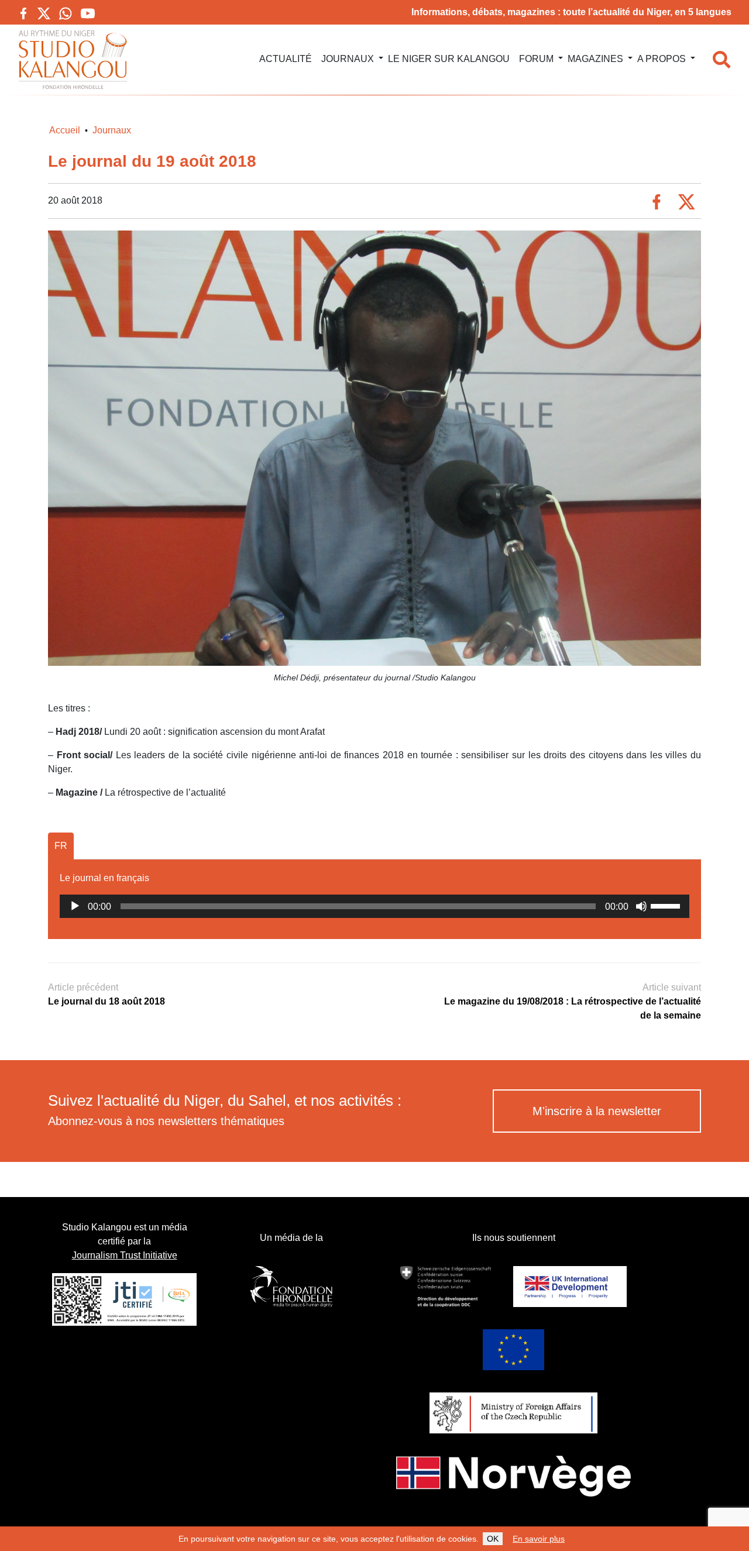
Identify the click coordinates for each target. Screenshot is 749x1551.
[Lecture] (75, 906)
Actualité (285, 59)
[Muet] (641, 906)
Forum (536, 59)
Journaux (347, 59)
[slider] (667, 905)
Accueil (64, 130)
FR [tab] (60, 846)
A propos (661, 59)
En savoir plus (539, 1538)
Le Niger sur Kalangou (449, 59)
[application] (374, 906)
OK (493, 1538)
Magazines (595, 59)
